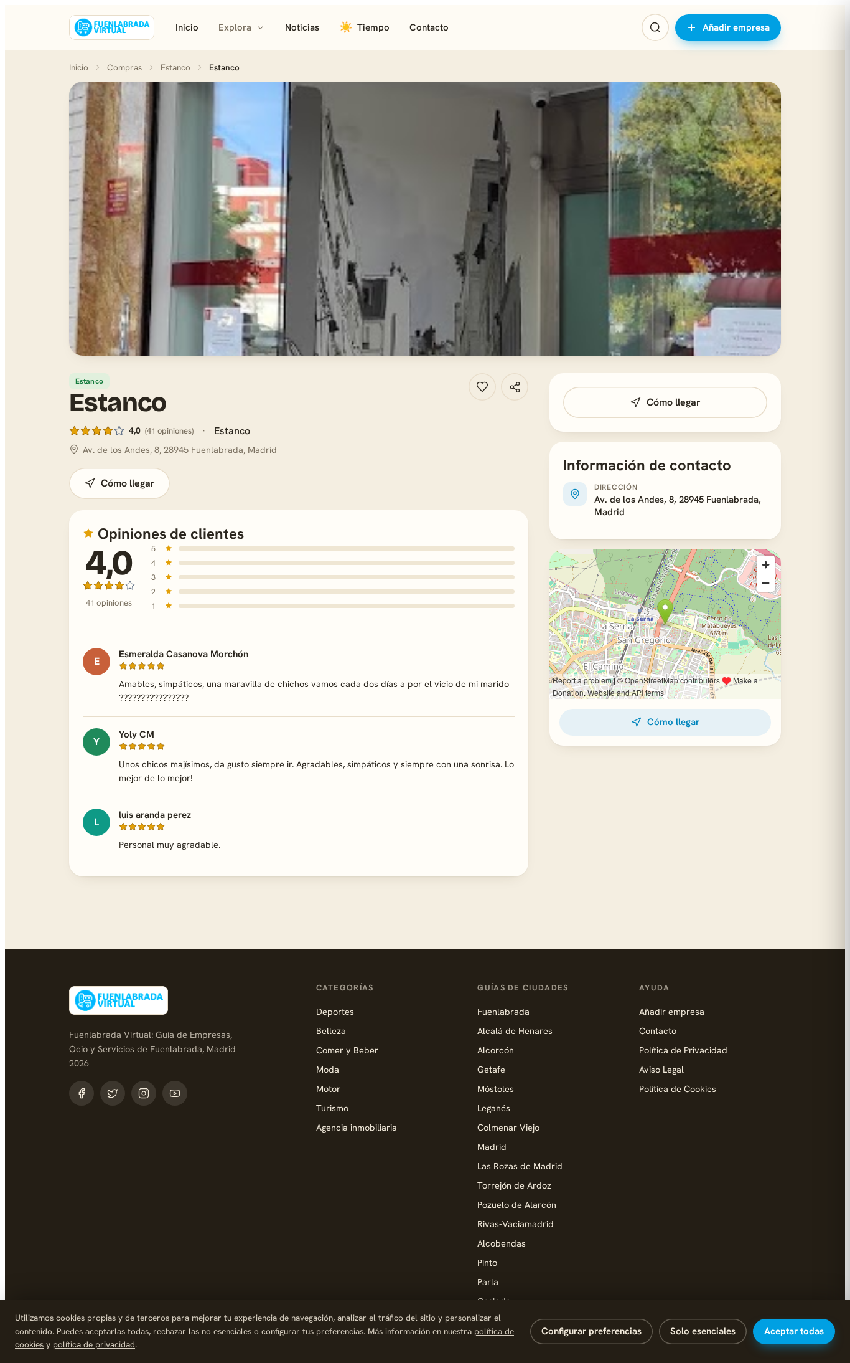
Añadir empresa (736, 27)
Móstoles (495, 1089)
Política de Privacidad (683, 1050)
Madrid (492, 1146)
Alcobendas (501, 1243)
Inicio (186, 27)
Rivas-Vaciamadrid (515, 1224)
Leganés (493, 1108)
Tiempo (364, 27)
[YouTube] (174, 1093)
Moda (327, 1069)
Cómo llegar (128, 483)
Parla (487, 1282)
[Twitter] (112, 1093)
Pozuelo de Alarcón (516, 1204)
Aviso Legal (661, 1069)
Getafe (491, 1069)
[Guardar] (482, 387)
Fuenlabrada (503, 1011)
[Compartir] (514, 387)
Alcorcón (495, 1050)
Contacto (429, 27)
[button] (425, 219)
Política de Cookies (677, 1089)
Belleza (331, 1031)
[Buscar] (655, 27)
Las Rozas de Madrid (520, 1166)
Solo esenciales (703, 1331)
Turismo (332, 1108)
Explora (234, 27)
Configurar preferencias (591, 1331)
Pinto (487, 1262)
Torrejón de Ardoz (514, 1185)
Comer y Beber (347, 1050)
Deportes (335, 1011)
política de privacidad (94, 1344)
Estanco (175, 67)
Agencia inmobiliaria (356, 1127)
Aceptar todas (794, 1331)
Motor (328, 1089)
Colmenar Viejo (508, 1127)
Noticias (302, 27)
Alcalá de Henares (515, 1031)
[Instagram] (143, 1093)
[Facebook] (81, 1093)
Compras (124, 67)
